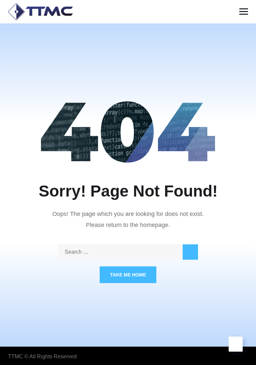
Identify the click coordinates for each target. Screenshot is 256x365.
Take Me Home (128, 274)
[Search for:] (128, 252)
